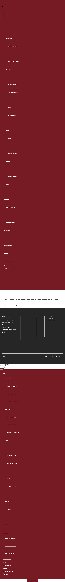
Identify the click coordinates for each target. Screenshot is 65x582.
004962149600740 (6, 326)
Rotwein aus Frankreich (13, 84)
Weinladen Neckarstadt (11, 215)
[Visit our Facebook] (2, 332)
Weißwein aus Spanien (12, 153)
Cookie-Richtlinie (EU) (53, 356)
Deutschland (9, 38)
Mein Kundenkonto (8, 245)
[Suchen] (16, 305)
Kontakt (6, 253)
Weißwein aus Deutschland (13, 61)
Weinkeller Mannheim (10, 222)
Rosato (9, 107)
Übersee (7, 184)
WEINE (5, 30)
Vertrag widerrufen (32, 580)
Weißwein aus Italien (12, 122)
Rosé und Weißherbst (12, 46)
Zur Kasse (2, 368)
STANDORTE (6, 199)
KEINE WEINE (5, 530)
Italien (7, 99)
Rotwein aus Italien (12, 115)
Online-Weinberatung (8, 261)
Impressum (34, 356)
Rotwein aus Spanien (12, 145)
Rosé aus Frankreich (12, 76)
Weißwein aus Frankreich (13, 92)
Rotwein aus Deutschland (13, 53)
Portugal (8, 161)
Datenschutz (40, 356)
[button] (6, 6)
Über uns (6, 238)
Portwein (10, 168)
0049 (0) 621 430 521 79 (7, 327)
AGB (46, 356)
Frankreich (8, 69)
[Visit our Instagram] (4, 332)
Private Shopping (7, 230)
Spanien (7, 130)
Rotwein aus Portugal (12, 176)
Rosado (9, 138)
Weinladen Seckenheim (10, 207)
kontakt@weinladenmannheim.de (9, 329)
